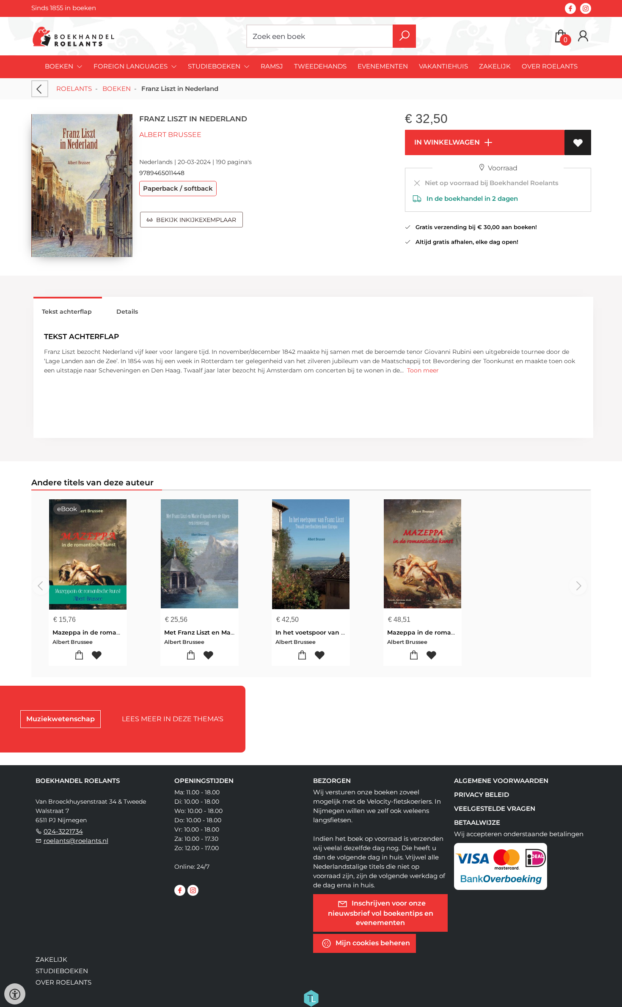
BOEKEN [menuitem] (60, 66)
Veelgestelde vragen (494, 809)
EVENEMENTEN (383, 66)
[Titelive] (311, 998)
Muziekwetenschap (60, 719)
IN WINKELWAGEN (446, 142)
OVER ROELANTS (550, 66)
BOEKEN (116, 89)
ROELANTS (74, 89)
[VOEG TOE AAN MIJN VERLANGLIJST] (577, 142)
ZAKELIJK (495, 66)
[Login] (583, 36)
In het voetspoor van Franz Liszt (324, 632)
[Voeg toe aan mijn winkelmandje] (79, 655)
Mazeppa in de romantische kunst (105, 632)
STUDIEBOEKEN (62, 971)
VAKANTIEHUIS (443, 66)
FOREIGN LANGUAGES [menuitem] (131, 66)
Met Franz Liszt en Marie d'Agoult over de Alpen (237, 632)
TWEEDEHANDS (320, 66)
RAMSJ (272, 66)
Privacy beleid (481, 795)
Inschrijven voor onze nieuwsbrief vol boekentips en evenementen (380, 913)
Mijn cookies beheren (372, 943)
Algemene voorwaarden (501, 781)
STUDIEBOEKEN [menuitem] (215, 66)
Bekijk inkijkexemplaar (194, 220)
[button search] (404, 36)
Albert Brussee (170, 135)
